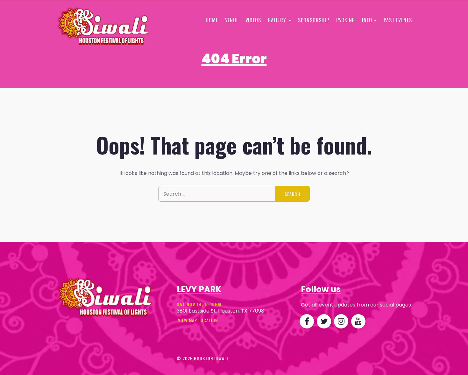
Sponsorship (313, 20)
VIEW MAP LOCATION (197, 320)
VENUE (231, 20)
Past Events (398, 20)
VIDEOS (253, 20)
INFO (367, 20)
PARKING (345, 20)
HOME (212, 20)
